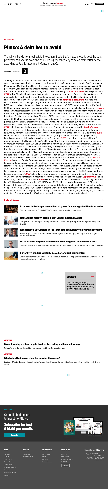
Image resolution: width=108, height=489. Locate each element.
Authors (6, 470)
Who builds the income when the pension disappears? (32, 358)
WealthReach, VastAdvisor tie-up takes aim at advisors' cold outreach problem (61, 229)
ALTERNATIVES (9, 39)
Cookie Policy (8, 464)
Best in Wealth (46, 454)
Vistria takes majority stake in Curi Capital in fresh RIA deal (51, 217)
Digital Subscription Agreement (67, 460)
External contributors (10, 472)
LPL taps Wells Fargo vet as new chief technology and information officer (58, 241)
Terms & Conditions (9, 462)
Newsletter (64, 454)
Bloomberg (18, 71)
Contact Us (26, 454)
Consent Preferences (10, 467)
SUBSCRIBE (99, 4)
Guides (44, 456)
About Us (7, 454)
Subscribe (14, 435)
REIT (6, 94)
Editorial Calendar (47, 462)
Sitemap (6, 475)
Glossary (6, 456)
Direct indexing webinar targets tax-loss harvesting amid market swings (42, 344)
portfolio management (73, 100)
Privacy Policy (8, 459)
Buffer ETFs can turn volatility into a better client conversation (52, 253)
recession (99, 108)
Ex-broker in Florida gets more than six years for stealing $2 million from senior (61, 206)
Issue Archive (65, 456)
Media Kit (45, 459)
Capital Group (89, 177)
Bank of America (76, 91)
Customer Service (28, 456)
